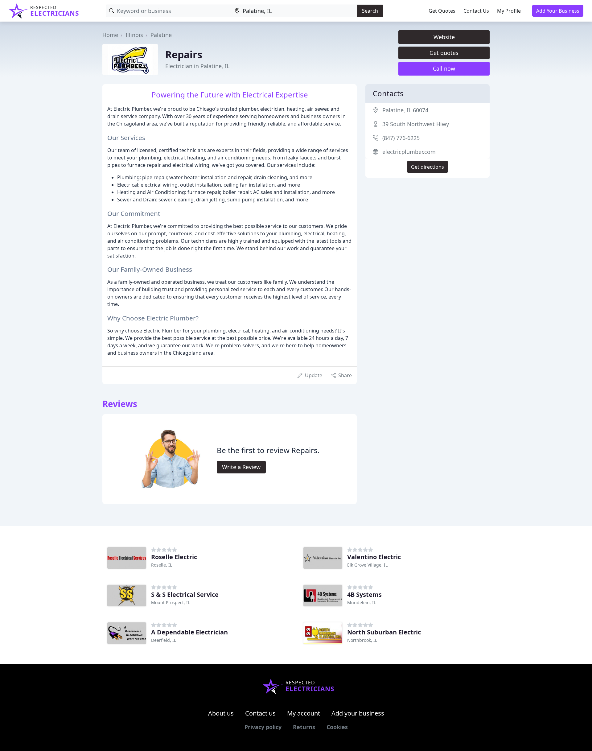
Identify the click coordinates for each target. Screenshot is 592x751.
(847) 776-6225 (401, 138)
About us (221, 713)
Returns (304, 727)
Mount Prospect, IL (170, 602)
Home (110, 35)
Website (444, 37)
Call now (444, 68)
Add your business (357, 713)
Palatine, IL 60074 (405, 110)
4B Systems (364, 594)
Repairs (183, 54)
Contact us (260, 713)
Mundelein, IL (361, 602)
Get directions (427, 166)
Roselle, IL (161, 565)
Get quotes (444, 52)
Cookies (337, 727)
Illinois (134, 35)
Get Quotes (442, 10)
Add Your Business (557, 10)
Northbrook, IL (362, 640)
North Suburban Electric (384, 632)
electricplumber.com (409, 151)
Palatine (161, 35)
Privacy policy (263, 727)
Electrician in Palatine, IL (197, 66)
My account (303, 713)
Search (370, 10)
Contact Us (476, 10)
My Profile (509, 10)
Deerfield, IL (163, 640)
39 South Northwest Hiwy (415, 124)
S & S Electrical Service (185, 594)
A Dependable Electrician (189, 632)
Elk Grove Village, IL (367, 565)
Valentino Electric (374, 557)
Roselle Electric (174, 557)
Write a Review (241, 467)
